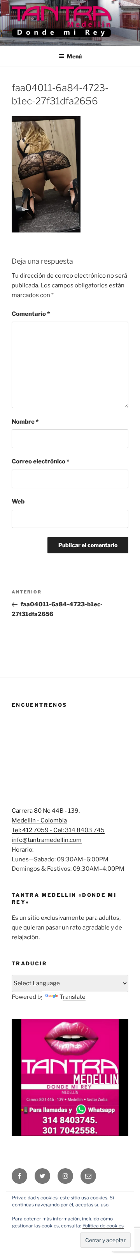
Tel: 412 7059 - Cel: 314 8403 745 (58, 830)
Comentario (31, 313)
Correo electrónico (40, 461)
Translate (73, 996)
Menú (74, 56)
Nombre (25, 421)
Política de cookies (103, 1226)
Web (18, 501)
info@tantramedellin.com (47, 839)
